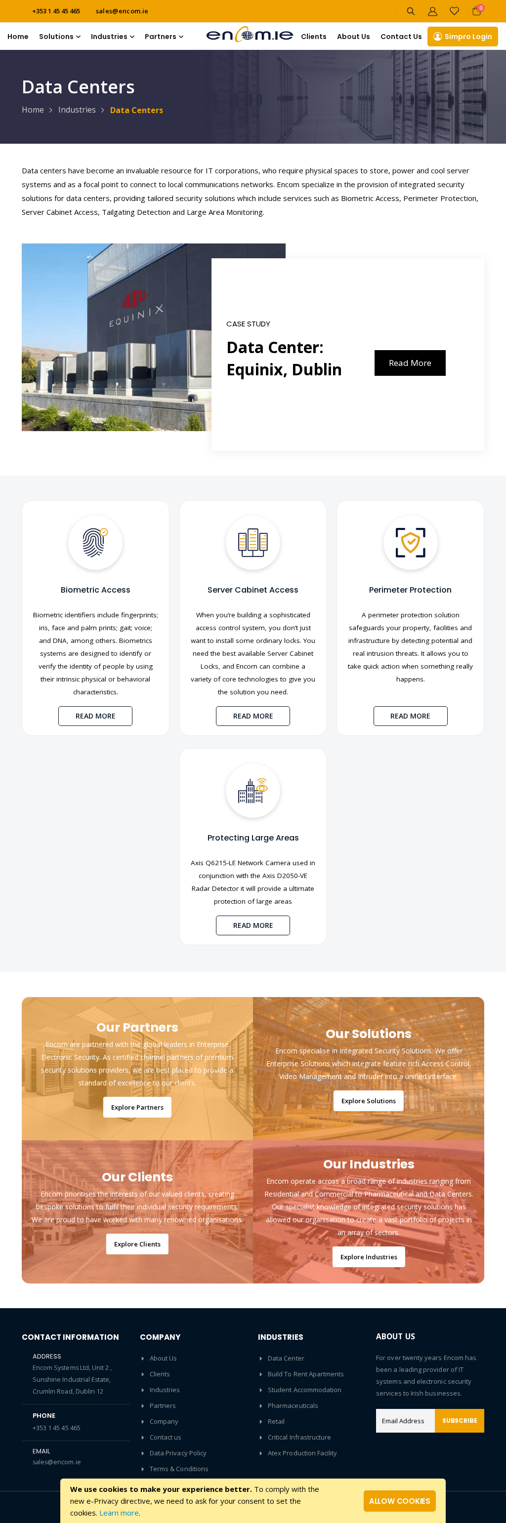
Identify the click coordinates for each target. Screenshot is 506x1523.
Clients (314, 36)
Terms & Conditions (179, 1468)
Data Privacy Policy (178, 1452)
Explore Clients (137, 1244)
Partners (163, 1405)
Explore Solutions (368, 1100)
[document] (253, 1501)
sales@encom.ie (122, 10)
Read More (410, 362)
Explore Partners (137, 1107)
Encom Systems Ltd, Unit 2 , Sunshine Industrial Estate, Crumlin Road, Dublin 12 (72, 1379)
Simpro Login (468, 36)
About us (353, 36)
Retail (276, 1421)
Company (164, 1421)
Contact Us (401, 36)
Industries (77, 110)
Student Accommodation (304, 1389)
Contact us (166, 1437)
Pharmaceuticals (293, 1405)
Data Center (286, 1358)
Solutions (56, 36)
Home (18, 36)
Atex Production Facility (302, 1452)
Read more (96, 716)
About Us (163, 1358)
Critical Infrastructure (300, 1437)
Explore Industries (368, 1256)
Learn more (119, 1513)
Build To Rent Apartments (306, 1373)
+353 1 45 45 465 (57, 1428)
